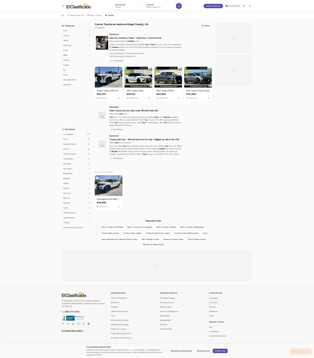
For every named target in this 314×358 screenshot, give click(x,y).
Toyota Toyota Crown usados (158, 233)
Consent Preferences (217, 336)
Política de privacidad (119, 325)
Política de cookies (118, 329)
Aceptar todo (220, 351)
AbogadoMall (165, 320)
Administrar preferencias (181, 351)
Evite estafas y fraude (120, 320)
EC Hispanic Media (167, 298)
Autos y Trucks (96, 15)
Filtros (207, 26)
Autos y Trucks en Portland (112, 227)
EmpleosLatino (166, 307)
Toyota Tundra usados (132, 233)
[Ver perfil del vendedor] (97, 178)
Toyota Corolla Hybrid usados (186, 233)
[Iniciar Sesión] (249, 6)
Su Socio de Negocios (169, 311)
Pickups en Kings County (173, 239)
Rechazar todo (203, 351)
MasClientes (165, 316)
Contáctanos (214, 331)
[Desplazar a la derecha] (210, 227)
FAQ (210, 327)
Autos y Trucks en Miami (166, 227)
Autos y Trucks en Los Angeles (139, 227)
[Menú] (63, 6)
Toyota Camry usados (110, 233)
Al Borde (163, 325)
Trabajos (114, 307)
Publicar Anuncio (213, 6)
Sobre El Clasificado (119, 298)
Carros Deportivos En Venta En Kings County (119, 239)
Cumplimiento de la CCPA (121, 333)
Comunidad (213, 298)
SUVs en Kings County (197, 239)
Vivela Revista (165, 329)
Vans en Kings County (150, 239)
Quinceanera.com (167, 302)
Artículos (212, 307)
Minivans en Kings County (153, 244)
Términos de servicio (119, 311)
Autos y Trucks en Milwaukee (192, 227)
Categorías (213, 311)
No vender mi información (121, 338)
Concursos (213, 302)
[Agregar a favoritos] (119, 98)
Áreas (211, 316)
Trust (113, 316)
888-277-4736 (72, 312)
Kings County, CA (77, 15)
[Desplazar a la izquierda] (97, 227)
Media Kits (115, 302)
